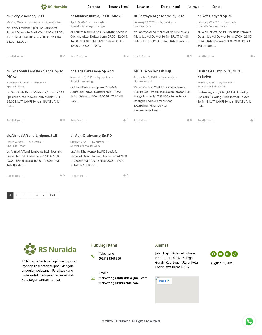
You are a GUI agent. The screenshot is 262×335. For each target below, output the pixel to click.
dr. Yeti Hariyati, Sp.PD (215, 16)
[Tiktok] (235, 254)
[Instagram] (228, 254)
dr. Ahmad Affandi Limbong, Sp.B (32, 135)
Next (43, 195)
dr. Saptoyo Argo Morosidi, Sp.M (159, 16)
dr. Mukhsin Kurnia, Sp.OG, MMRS (96, 16)
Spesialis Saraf (54, 22)
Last (52, 195)
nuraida (35, 22)
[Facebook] (213, 254)
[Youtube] (221, 254)
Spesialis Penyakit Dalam (212, 26)
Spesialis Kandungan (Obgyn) (87, 26)
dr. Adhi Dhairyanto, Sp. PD (91, 135)
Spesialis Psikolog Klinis (212, 86)
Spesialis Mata (142, 26)
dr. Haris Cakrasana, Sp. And (92, 71)
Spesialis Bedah (16, 145)
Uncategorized (143, 81)
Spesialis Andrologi (81, 81)
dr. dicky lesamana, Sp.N (25, 16)
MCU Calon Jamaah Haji (152, 71)
